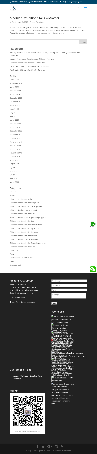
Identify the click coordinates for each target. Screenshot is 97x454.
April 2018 (13, 178)
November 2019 (16, 153)
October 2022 (15, 138)
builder (61, 353)
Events (32, 22)
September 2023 (16, 105)
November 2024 (16, 83)
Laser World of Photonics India (21, 257)
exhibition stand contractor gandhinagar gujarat (28, 217)
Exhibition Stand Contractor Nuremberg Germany (28, 243)
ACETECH (13, 192)
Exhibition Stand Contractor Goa (22, 221)
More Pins (58, 340)
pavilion (72, 357)
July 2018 (13, 175)
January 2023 (15, 127)
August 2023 (14, 109)
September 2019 (16, 160)
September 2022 (16, 142)
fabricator (64, 357)
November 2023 (16, 101)
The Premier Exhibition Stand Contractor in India (28, 70)
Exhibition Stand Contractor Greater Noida (26, 225)
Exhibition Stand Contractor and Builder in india (28, 63)
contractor (79, 353)
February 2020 (15, 145)
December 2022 (16, 131)
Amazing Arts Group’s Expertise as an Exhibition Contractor (32, 59)
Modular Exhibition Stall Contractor (34, 18)
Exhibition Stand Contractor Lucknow (24, 232)
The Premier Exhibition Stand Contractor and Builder (30, 66)
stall (78, 357)
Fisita (12, 254)
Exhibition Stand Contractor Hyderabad (24, 228)
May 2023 (13, 112)
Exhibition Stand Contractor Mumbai (23, 236)
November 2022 (16, 134)
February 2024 (15, 90)
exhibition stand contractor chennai (23, 210)
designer (55, 357)
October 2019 (15, 156)
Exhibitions (40, 22)
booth (54, 353)
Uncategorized (15, 265)
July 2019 (13, 167)
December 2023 (16, 98)
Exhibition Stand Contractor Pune (22, 247)
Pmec (12, 261)
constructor (70, 353)
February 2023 (15, 123)
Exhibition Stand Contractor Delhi (22, 214)
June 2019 (13, 171)
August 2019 (14, 164)
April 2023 (13, 116)
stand (84, 357)
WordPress (66, 451)
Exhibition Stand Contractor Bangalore (24, 203)
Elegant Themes (43, 451)
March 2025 (14, 80)
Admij (14, 22)
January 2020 (15, 149)
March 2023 (14, 120)
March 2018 (14, 182)
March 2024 (14, 87)
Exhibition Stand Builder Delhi (21, 199)
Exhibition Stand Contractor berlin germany (26, 206)
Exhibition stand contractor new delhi (24, 239)
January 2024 (15, 94)
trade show (56, 361)
